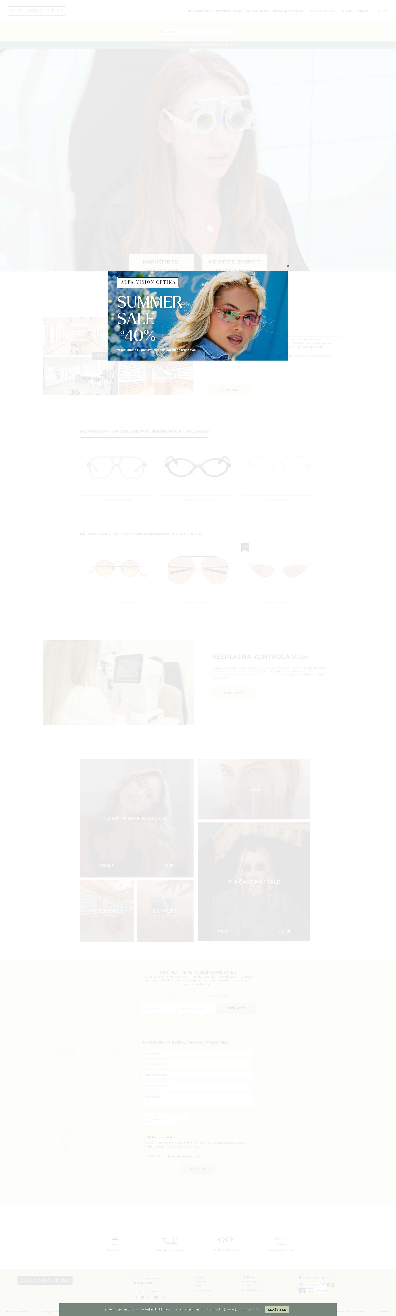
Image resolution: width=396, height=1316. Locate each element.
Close (288, 265)
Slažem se (277, 1310)
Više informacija (248, 1309)
